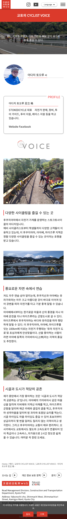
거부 (42, 514)
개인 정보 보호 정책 (31, 475)
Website (13, 126)
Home (4, 463)
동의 (28, 514)
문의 (53, 475)
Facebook (25, 126)
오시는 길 (6, 475)
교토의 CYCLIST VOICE (24, 463)
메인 (11, 463)
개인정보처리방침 (47, 505)
